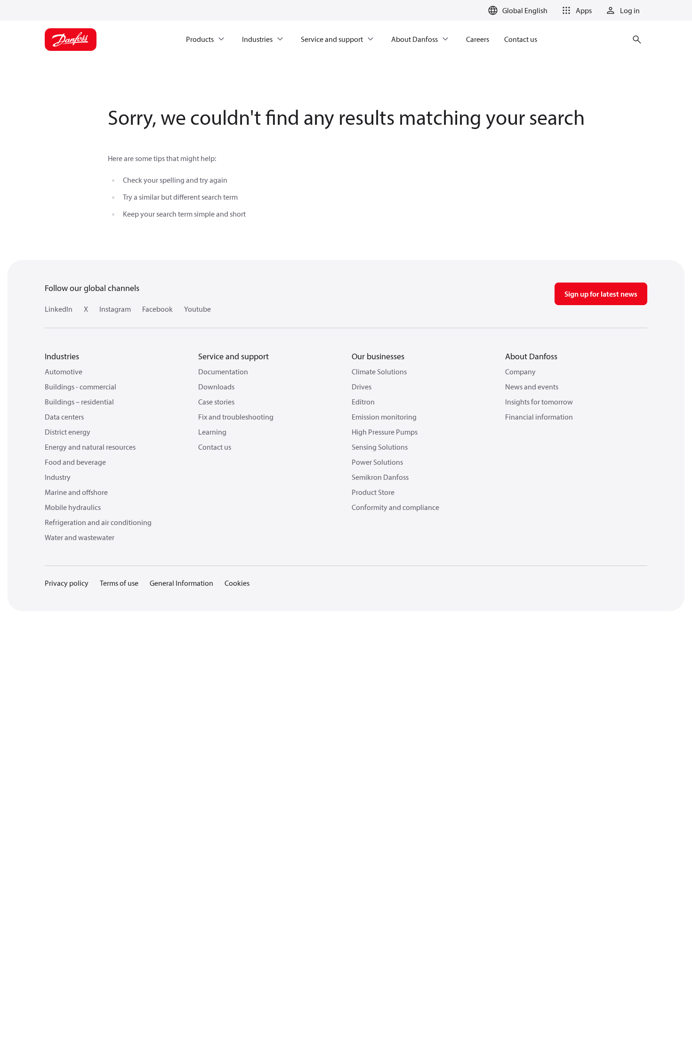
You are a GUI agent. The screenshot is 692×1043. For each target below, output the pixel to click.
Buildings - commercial (80, 386)
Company (520, 371)
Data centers (64, 416)
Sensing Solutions (380, 447)
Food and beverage (75, 462)
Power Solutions (377, 462)
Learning (212, 432)
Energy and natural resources (90, 447)
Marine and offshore (76, 492)
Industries (62, 356)
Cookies (237, 583)
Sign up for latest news (600, 294)
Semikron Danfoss (380, 477)
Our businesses (378, 356)
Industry (58, 477)
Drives (361, 386)
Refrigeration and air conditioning (98, 522)
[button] (575, 10)
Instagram (115, 309)
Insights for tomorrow (539, 401)
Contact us (214, 447)
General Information (181, 583)
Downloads (216, 386)
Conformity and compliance (395, 507)
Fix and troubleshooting (236, 416)
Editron (363, 401)
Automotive (63, 371)
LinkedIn (58, 309)
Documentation (223, 371)
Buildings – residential (79, 401)
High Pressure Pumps (385, 432)
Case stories (216, 401)
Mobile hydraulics (73, 507)
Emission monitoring (384, 416)
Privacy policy (67, 583)
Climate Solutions (379, 371)
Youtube (197, 309)
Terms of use (119, 583)
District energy (67, 432)
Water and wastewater (79, 537)
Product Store (373, 492)
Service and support (233, 356)
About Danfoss (531, 356)
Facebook (157, 309)
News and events (531, 386)
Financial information (539, 416)
